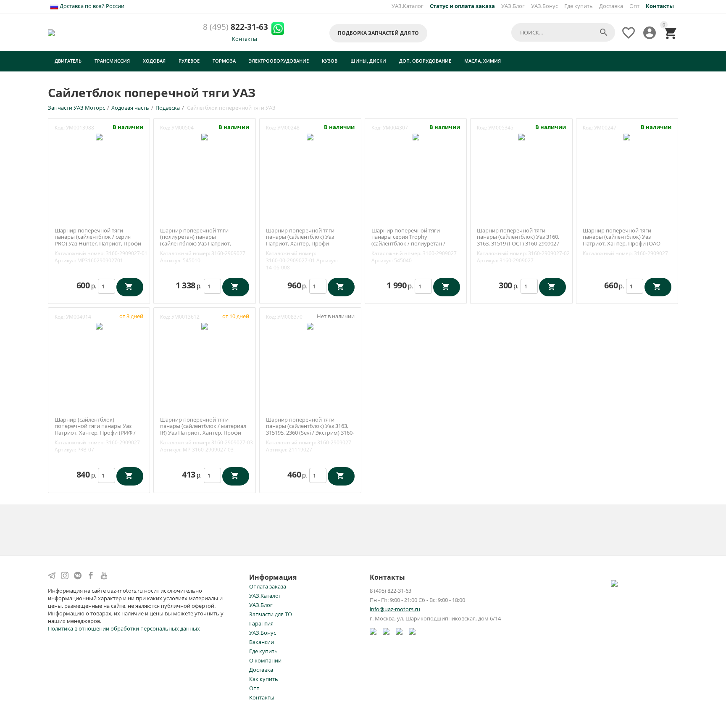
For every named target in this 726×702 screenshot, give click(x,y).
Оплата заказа (267, 586)
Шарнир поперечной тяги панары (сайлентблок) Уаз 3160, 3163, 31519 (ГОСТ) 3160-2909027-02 (519, 240)
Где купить (578, 6)
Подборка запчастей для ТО (378, 33)
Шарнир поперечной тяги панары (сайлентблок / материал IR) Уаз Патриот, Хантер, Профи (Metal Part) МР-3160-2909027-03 (203, 430)
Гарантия (261, 623)
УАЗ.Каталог (408, 6)
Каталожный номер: (80, 253)
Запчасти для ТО (270, 614)
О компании (265, 660)
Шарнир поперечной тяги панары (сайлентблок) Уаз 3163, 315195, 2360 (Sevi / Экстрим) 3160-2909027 (310, 430)
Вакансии (261, 642)
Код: (60, 127)
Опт (634, 6)
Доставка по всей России (91, 6)
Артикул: (65, 260)
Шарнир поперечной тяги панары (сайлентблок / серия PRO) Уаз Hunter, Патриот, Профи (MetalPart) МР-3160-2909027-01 (98, 240)
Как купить (263, 679)
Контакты (244, 38)
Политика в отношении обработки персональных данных (124, 628)
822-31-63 (235, 27)
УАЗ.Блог (513, 6)
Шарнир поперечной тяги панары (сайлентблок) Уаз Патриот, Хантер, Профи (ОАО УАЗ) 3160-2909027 (621, 240)
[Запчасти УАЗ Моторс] (52, 32)
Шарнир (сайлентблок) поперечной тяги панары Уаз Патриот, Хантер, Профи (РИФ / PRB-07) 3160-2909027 (95, 430)
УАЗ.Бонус (544, 6)
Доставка (611, 6)
